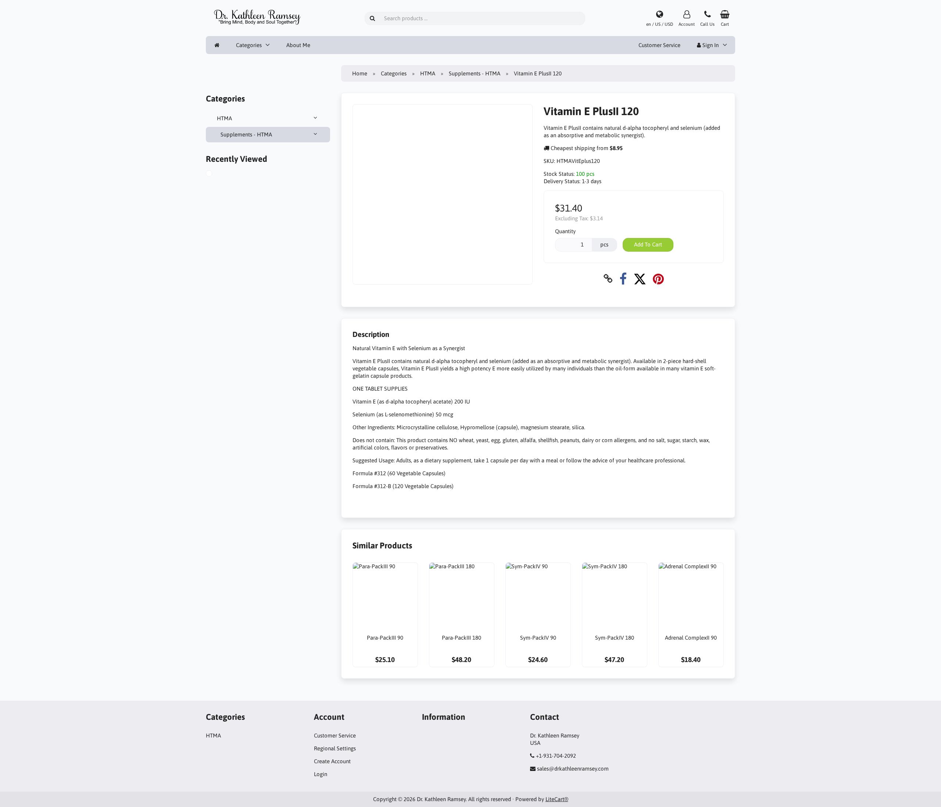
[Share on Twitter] (640, 278)
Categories (249, 45)
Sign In (710, 45)
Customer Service (659, 45)
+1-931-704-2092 (556, 756)
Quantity (565, 231)
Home (359, 73)
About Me (298, 45)
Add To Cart (648, 244)
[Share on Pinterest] (658, 278)
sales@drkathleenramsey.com (573, 768)
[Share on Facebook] (623, 278)
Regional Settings (335, 748)
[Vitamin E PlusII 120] (217, 174)
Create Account (332, 761)
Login (320, 774)
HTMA (224, 118)
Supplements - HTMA (246, 134)
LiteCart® (556, 799)
